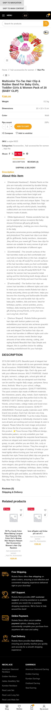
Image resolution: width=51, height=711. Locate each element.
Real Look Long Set (10, 695)
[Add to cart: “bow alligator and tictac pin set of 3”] (45, 514)
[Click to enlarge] (7, 61)
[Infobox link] (25, 579)
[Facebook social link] (9, 154)
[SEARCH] (46, 23)
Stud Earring (31, 688)
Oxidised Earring (33, 683)
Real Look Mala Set (10, 700)
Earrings (30, 665)
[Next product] (8, 75)
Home (4, 70)
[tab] (19, 162)
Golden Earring (32, 674)
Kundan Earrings (33, 678)
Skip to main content (13, 8)
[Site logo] (25, 15)
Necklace (7, 665)
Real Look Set (8, 690)
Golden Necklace (9, 676)
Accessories (18, 146)
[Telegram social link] (27, 154)
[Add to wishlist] (21, 510)
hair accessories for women (22, 70)
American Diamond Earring (37, 669)
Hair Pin (41, 70)
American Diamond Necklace (10, 670)
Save (19, 154)
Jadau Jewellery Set (10, 681)
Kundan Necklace (9, 686)
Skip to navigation (12, 3)
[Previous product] (3, 75)
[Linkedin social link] (23, 154)
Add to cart (23, 126)
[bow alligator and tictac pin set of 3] (37, 517)
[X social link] (12, 154)
